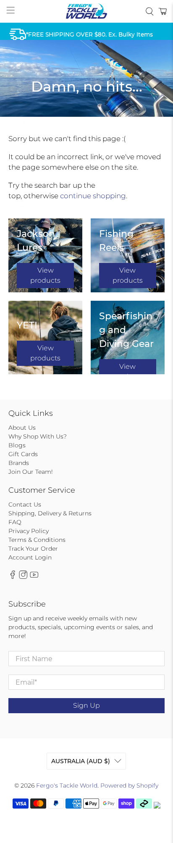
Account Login (30, 557)
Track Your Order (33, 548)
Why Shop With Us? (37, 436)
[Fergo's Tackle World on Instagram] (23, 577)
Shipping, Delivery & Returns (50, 513)
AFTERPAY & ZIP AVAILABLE (66, 118)
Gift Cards (23, 454)
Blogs (17, 445)
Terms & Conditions (37, 540)
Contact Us (24, 504)
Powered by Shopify (129, 785)
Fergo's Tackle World (66, 785)
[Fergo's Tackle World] (86, 11)
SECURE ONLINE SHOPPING (67, 202)
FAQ (14, 522)
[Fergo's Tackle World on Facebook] (12, 577)
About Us (22, 427)
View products (45, 275)
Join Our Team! (30, 471)
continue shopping (93, 196)
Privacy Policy (28, 531)
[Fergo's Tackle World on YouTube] (34, 577)
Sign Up (86, 705)
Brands (18, 463)
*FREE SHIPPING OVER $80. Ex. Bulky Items (89, 34)
